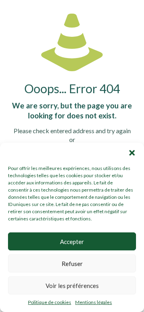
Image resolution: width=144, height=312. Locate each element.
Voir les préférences (72, 285)
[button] (132, 153)
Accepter (72, 241)
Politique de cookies (49, 302)
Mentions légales (93, 302)
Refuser (72, 263)
